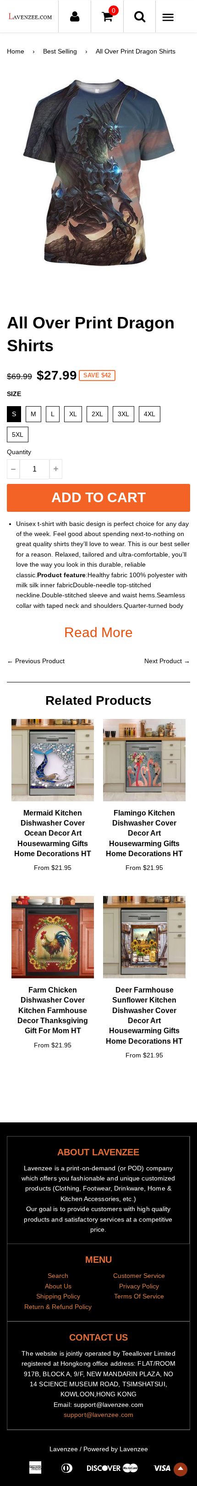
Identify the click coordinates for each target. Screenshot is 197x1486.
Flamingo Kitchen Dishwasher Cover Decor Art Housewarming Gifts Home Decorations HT (144, 833)
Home (15, 51)
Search (58, 1275)
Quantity (19, 452)
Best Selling (60, 51)
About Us (58, 1286)
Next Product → (167, 661)
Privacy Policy (139, 1286)
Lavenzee (63, 1449)
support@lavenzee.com (98, 1414)
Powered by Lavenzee (115, 1449)
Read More (98, 632)
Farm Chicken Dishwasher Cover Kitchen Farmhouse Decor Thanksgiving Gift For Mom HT (52, 1010)
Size (14, 393)
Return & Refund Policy (58, 1306)
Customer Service (139, 1275)
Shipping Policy (58, 1296)
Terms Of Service (139, 1296)
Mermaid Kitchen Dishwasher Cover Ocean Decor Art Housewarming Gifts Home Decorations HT (52, 833)
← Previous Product (36, 661)
